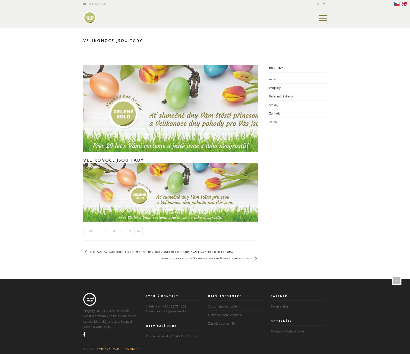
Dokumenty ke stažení (223, 306)
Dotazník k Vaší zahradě (287, 331)
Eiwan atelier (279, 306)
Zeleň (273, 122)
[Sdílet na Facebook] (106, 231)
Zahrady (274, 113)
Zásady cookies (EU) (222, 323)
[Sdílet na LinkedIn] (139, 231)
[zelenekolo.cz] (89, 17)
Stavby (273, 105)
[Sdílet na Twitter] (114, 231)
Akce (272, 79)
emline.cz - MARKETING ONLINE (118, 349)
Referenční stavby (281, 96)
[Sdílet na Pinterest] (130, 231)
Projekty (275, 88)
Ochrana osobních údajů (225, 315)
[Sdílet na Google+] (122, 231)
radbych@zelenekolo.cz (173, 311)
